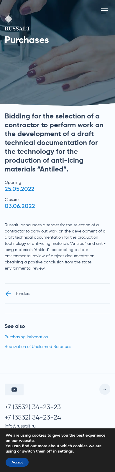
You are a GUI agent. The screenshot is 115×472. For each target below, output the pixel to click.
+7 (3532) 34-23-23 (33, 407)
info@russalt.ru (20, 426)
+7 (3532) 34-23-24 (33, 417)
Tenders (22, 294)
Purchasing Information (26, 337)
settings (65, 451)
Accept (17, 462)
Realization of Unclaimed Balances (38, 347)
